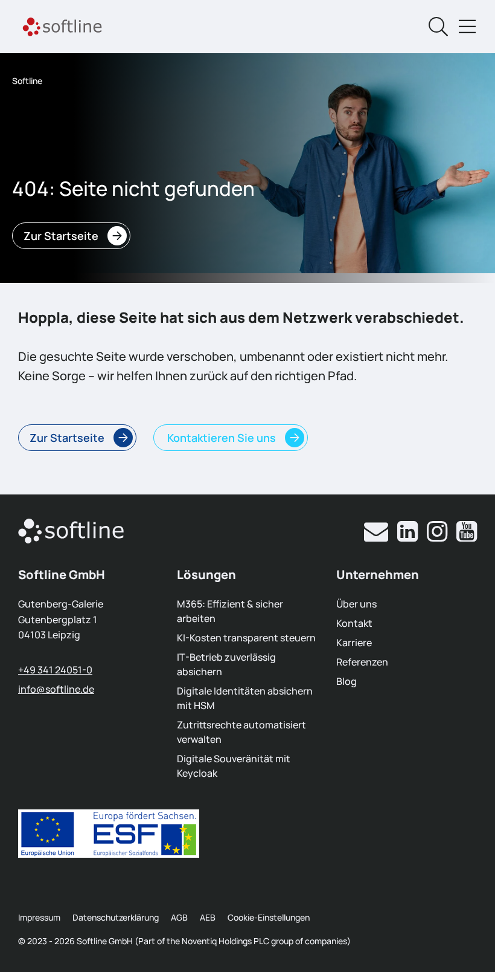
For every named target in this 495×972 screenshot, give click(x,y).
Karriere (354, 642)
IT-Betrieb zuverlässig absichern (226, 664)
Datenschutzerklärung (115, 917)
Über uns (356, 604)
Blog (346, 681)
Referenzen (362, 662)
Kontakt (354, 623)
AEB (208, 917)
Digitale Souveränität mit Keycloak (233, 766)
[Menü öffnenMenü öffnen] (467, 26)
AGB (179, 917)
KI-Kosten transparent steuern (246, 637)
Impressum (39, 917)
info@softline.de (56, 689)
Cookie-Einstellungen (269, 917)
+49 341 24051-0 (55, 669)
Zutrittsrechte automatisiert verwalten (241, 732)
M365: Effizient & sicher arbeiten (230, 611)
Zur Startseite (61, 235)
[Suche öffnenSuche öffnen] (438, 26)
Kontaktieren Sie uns (220, 437)
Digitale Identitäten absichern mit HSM (245, 698)
